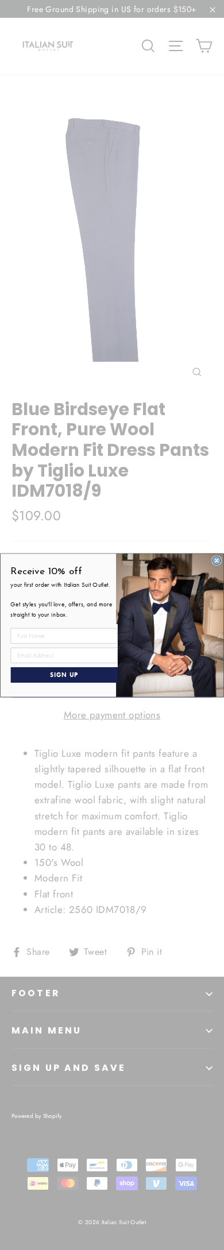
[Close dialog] (217, 560)
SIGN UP (64, 674)
